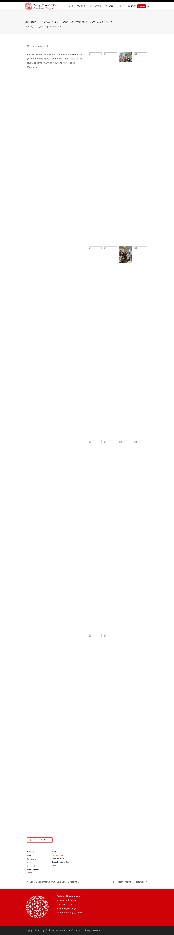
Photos (29, 873)
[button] (148, 6)
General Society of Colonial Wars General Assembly (54, 882)
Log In (135, 898)
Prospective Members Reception (129, 882)
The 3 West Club (57, 856)
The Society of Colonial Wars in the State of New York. (58, 930)
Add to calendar (40, 840)
